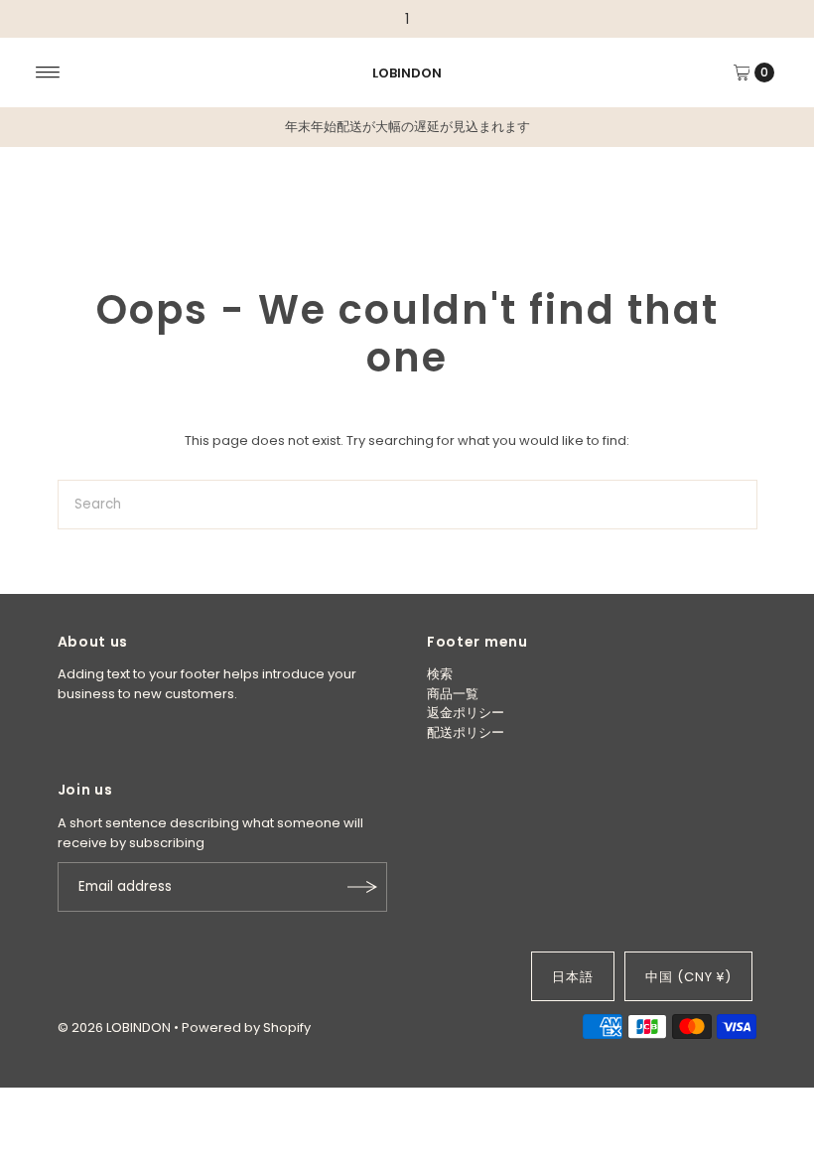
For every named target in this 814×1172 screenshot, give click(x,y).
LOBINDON (407, 73)
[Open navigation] (48, 72)
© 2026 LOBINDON (114, 1027)
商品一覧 (452, 693)
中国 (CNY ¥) (688, 976)
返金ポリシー (465, 712)
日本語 (573, 976)
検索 (440, 673)
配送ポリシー (465, 732)
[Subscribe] (362, 887)
